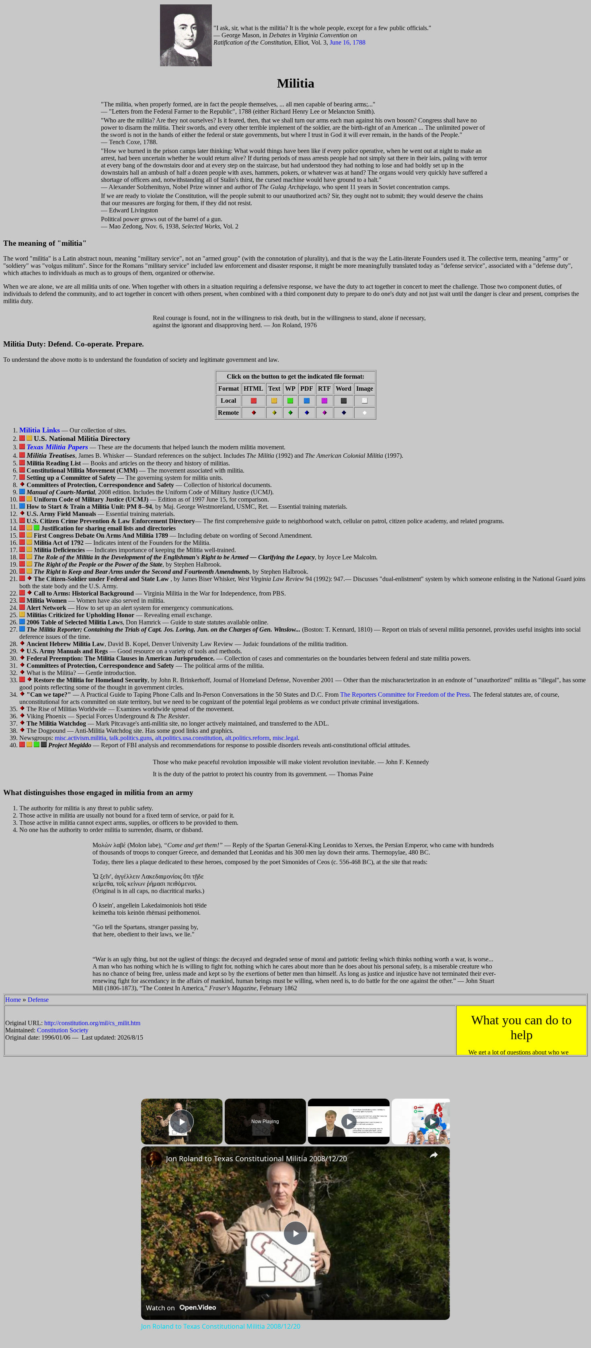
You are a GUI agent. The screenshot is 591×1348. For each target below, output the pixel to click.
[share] (434, 1155)
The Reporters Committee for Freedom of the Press (405, 694)
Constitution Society (62, 1030)
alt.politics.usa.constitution (188, 737)
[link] (154, 1159)
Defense (38, 999)
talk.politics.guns (130, 737)
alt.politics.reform (247, 737)
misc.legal (285, 737)
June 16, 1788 (347, 42)
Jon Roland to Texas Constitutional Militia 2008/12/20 (256, 1158)
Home (13, 999)
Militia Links (39, 430)
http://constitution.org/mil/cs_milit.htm (92, 1023)
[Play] (349, 1121)
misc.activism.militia (80, 737)
